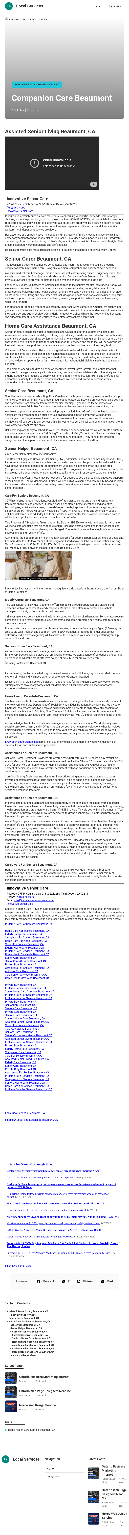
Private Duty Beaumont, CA (20, 964)
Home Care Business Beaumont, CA (26, 940)
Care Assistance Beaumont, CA (23, 1028)
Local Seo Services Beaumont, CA (25, 1113)
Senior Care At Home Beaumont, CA (26, 961)
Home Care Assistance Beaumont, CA (27, 930)
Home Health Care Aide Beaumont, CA (27, 954)
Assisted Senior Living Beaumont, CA (27, 1022)
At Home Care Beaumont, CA (21, 971)
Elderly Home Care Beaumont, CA (24, 947)
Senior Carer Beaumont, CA (20, 957)
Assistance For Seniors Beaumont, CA (27, 1072)
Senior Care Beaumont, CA (20, 1005)
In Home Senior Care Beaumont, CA (25, 988)
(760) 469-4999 (16, 207)
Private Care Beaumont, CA (20, 1011)
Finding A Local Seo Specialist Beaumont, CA (31, 1119)
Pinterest (88, 1281)
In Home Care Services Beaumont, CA (27, 951)
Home (97, 6)
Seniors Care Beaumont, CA (21, 1008)
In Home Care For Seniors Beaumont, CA (28, 924)
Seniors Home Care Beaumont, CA (25, 1018)
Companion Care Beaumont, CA (23, 1052)
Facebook (48, 1281)
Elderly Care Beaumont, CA (20, 1062)
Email (110, 1281)
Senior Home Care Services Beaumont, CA (29, 991)
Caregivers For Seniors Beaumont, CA (27, 937)
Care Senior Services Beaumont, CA (26, 974)
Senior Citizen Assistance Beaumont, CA (28, 1035)
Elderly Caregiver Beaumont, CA (23, 934)
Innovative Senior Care (20, 211)
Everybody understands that (21, 741)
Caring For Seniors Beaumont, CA (24, 944)
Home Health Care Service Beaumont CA (36, 84)
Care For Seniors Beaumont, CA (23, 1055)
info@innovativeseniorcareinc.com (34, 900)
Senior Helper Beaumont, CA (26, 1328)
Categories (115, 6)
